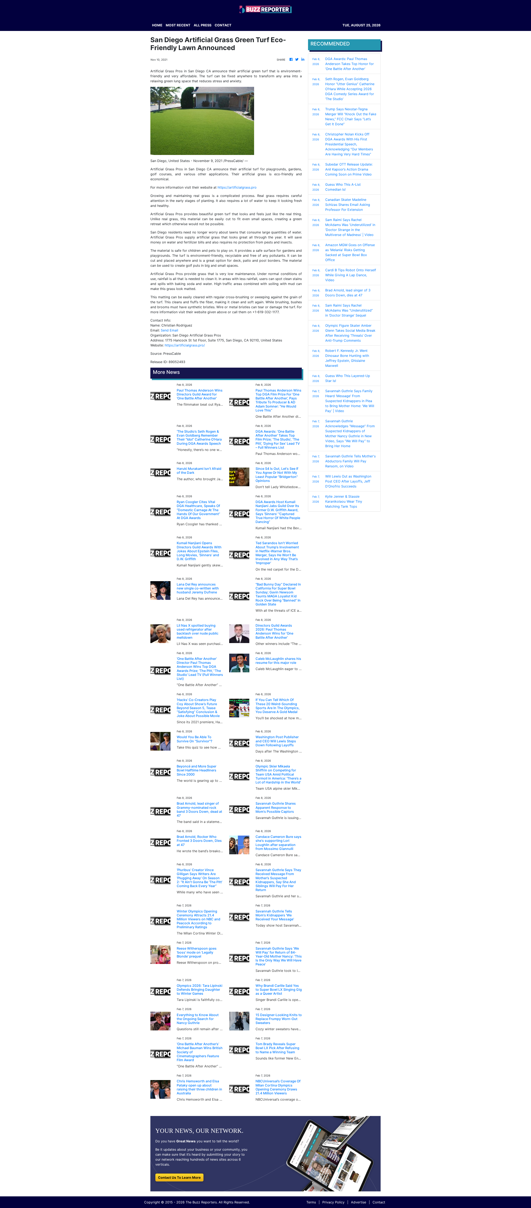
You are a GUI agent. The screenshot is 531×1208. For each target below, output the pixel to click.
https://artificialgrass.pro (237, 187)
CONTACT (223, 25)
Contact (379, 1202)
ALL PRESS (202, 25)
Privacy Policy (333, 1202)
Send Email (169, 330)
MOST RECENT (178, 25)
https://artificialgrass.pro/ (185, 345)
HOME (157, 25)
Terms (311, 1202)
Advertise (358, 1202)
